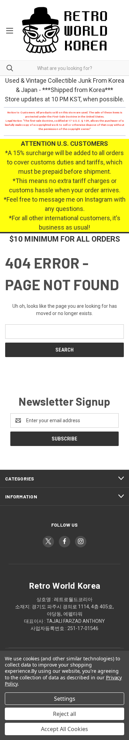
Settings (64, 698)
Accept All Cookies (64, 729)
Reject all (64, 714)
